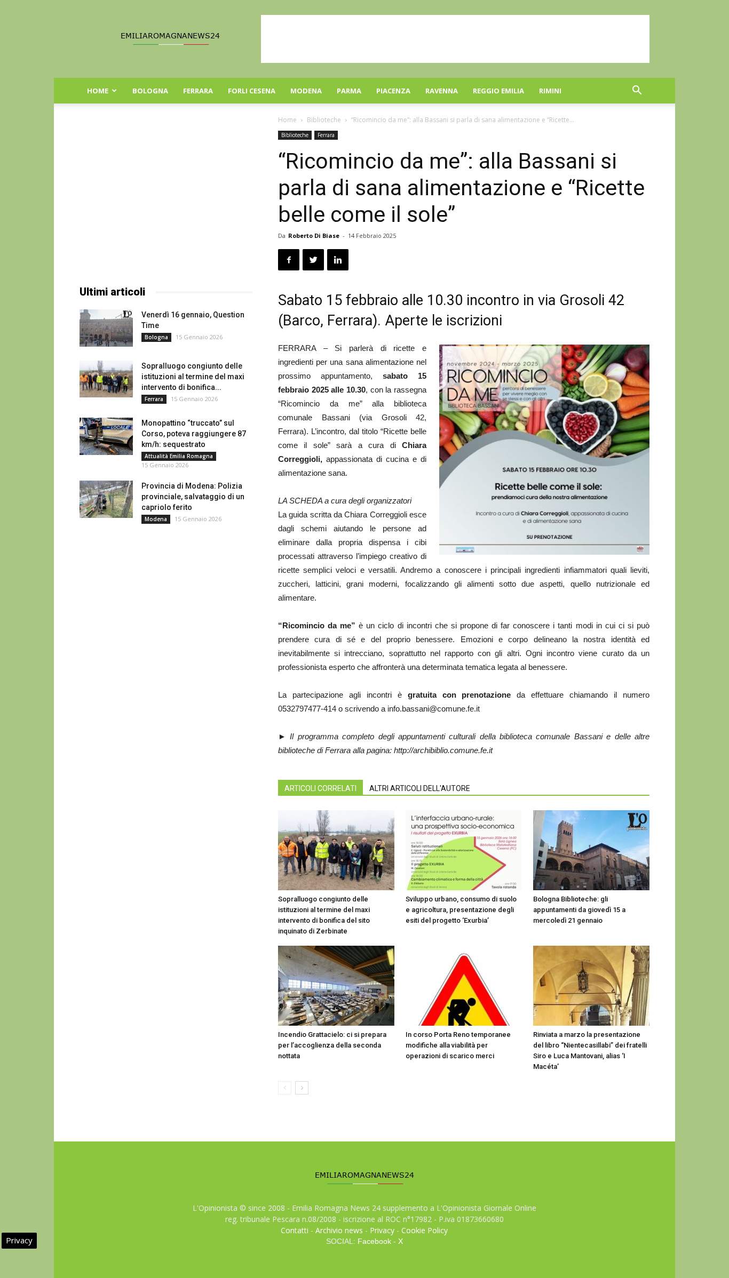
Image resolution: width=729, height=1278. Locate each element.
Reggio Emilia (498, 90)
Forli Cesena (251, 90)
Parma (349, 90)
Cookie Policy (424, 1230)
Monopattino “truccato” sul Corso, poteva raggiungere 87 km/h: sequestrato (193, 434)
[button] (636, 91)
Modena (306, 90)
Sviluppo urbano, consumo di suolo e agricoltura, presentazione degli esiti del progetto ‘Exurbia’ (461, 909)
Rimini (550, 90)
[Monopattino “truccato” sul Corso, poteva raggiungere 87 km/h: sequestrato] (106, 436)
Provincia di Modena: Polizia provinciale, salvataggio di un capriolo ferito (192, 497)
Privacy (382, 1230)
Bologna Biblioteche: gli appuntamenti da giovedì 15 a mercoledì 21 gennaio (579, 909)
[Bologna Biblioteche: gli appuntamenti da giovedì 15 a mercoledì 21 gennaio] (591, 850)
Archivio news (339, 1230)
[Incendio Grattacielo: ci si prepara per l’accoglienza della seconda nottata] (336, 986)
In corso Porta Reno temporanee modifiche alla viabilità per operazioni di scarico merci (458, 1045)
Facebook (374, 1241)
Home (97, 90)
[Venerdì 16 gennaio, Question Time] (106, 328)
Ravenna (441, 90)
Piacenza (393, 90)
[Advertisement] (455, 39)
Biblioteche (324, 119)
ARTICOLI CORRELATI (320, 788)
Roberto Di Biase (313, 235)
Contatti (294, 1230)
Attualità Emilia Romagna (179, 456)
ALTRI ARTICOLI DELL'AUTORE (419, 788)
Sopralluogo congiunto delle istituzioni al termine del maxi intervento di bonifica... (192, 377)
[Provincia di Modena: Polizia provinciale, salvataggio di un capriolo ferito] (106, 499)
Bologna (150, 90)
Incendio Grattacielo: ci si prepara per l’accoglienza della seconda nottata (332, 1045)
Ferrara (198, 90)
